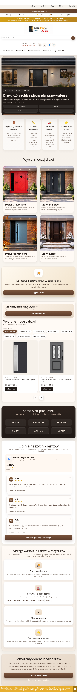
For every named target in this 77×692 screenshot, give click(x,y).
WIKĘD (61, 430)
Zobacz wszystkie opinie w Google (38, 538)
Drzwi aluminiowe (34, 51)
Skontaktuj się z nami (38, 675)
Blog (54, 51)
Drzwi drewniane (8, 51)
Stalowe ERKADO (53, 331)
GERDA (15, 430)
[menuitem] (33, 6)
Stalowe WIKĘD (39, 331)
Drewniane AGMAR (24, 336)
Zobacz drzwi (11, 389)
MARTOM (38, 430)
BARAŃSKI (38, 422)
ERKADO (61, 422)
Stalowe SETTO (9, 336)
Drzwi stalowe (21, 51)
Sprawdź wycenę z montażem (38, 680)
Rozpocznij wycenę (38, 313)
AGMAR (16, 422)
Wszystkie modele (10, 331)
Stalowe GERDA (67, 331)
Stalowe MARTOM (24, 331)
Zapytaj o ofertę (38, 293)
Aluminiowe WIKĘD (39, 336)
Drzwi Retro (47, 51)
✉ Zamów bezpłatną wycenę (38, 11)
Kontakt (61, 51)
